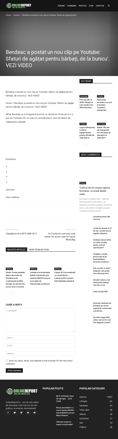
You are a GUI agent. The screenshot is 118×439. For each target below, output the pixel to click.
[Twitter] (15, 82)
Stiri (91, 6)
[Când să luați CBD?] (85, 294)
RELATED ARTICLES (16, 250)
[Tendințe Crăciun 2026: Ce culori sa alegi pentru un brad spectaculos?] (85, 243)
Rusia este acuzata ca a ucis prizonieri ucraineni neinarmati (104, 105)
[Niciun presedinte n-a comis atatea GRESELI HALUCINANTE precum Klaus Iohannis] (48, 410)
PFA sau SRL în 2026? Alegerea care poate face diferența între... (102, 271)
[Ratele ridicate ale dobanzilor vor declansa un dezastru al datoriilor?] (104, 120)
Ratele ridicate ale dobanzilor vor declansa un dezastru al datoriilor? (104, 132)
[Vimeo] (21, 412)
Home (8, 15)
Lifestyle (100, 6)
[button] (108, 5)
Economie (71, 6)
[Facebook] (9, 82)
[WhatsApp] (28, 82)
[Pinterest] (22, 82)
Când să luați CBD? (100, 292)
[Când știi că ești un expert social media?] (48, 425)
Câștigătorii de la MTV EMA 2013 (21, 233)
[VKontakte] (28, 412)
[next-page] (12, 292)
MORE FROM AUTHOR (39, 250)
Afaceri (61, 6)
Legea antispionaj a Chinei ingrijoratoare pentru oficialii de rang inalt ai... (87, 132)
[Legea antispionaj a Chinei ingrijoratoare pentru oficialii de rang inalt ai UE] (87, 120)
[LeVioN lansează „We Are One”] (85, 219)
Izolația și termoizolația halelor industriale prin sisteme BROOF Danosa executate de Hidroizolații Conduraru (40, 278)
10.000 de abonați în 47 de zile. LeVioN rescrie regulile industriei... (102, 230)
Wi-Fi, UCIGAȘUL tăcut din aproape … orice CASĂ (65, 398)
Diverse (17, 15)
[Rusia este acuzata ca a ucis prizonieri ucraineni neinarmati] (104, 92)
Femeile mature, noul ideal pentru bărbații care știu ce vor (101, 282)
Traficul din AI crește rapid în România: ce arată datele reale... (94, 190)
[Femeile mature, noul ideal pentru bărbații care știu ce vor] (85, 283)
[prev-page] (7, 292)
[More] (35, 82)
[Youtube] (34, 412)
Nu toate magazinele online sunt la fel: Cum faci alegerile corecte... (102, 320)
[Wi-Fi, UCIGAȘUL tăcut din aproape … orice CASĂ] (48, 399)
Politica (82, 6)
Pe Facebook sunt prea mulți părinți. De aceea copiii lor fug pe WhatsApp (60, 236)
